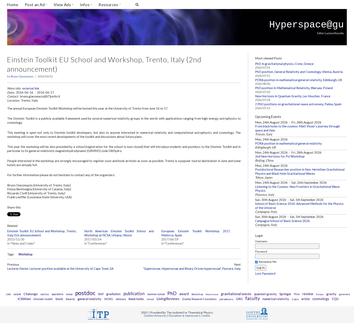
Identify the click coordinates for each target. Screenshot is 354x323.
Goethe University (155, 315)
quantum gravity (265, 294)
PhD (172, 293)
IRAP (101, 294)
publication (134, 293)
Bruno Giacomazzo (22, 76)
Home (12, 4)
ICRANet (24, 299)
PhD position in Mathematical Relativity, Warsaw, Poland (294, 88)
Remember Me (267, 261)
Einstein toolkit (43, 299)
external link (30, 88)
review (307, 294)
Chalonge (31, 294)
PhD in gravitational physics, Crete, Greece (284, 64)
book (59, 299)
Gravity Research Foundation (199, 299)
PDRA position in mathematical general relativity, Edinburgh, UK (298, 80)
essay (69, 294)
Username (261, 241)
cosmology (320, 299)
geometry (344, 294)
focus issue (212, 294)
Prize (297, 294)
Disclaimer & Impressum (184, 315)
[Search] (137, 4)
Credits (205, 315)
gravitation (113, 294)
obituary (121, 299)
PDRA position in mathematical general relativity (288, 143)
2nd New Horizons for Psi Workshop (280, 156)
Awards (70, 299)
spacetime (57, 294)
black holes (136, 299)
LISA (8, 294)
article (305, 299)
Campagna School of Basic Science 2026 (282, 221)
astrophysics (226, 299)
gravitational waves (236, 294)
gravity (331, 294)
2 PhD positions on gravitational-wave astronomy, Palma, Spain (298, 104)
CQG (335, 299)
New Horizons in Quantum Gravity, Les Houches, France (292, 96)
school (150, 299)
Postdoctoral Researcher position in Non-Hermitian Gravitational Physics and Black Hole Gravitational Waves (300, 171)
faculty (252, 298)
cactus (44, 294)
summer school (156, 294)
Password (261, 251)
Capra (295, 299)
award (184, 294)
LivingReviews (168, 299)
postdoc (85, 292)
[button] (46, 4)
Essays (320, 294)
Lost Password (265, 273)
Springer (285, 294)
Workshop (25, 254)
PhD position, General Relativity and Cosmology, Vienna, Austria (299, 72)
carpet (17, 294)
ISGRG (108, 299)
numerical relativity (276, 299)
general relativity (89, 299)
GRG (239, 299)
